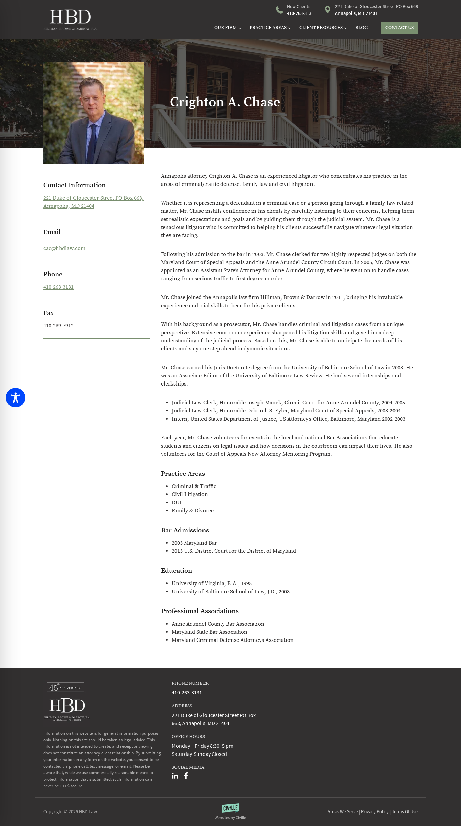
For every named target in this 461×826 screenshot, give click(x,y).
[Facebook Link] (186, 775)
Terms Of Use (405, 811)
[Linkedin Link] (175, 775)
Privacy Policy (375, 811)
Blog (361, 28)
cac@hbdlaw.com (64, 248)
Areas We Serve (343, 811)
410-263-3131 (58, 287)
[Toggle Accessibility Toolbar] (15, 397)
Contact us (399, 28)
